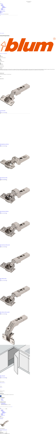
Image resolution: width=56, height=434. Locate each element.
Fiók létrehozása (1, 418)
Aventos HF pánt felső (2, 110)
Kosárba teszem (1, 432)
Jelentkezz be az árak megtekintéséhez (3, 53)
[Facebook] (0, 396)
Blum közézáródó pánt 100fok (3, 177)
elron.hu (11, 406)
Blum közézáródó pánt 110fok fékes (4, 211)
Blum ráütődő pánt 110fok (3, 278)
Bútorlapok (3, 411)
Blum (0, 145)
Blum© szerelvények (4, 7)
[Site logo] (1, 3)
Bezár (0, 416)
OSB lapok (3, 6)
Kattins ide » (1, 387)
